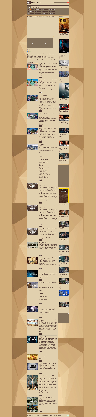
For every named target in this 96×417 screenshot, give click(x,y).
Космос (43, 13)
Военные (43, 11)
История (50, 11)
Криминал (29, 13)
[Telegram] (29, 51)
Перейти (40, 77)
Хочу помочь (37, 415)
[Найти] (68, 2)
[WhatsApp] (30, 51)
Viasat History (51, 13)
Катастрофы (30, 11)
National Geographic (37, 9)
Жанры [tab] (33, 7)
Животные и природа (52, 9)
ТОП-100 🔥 (30, 9)
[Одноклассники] (28, 51)
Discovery (36, 13)
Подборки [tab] (29, 7)
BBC (43, 9)
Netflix (36, 11)
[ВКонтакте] (27, 51)
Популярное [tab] (37, 7)
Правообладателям (45, 415)
